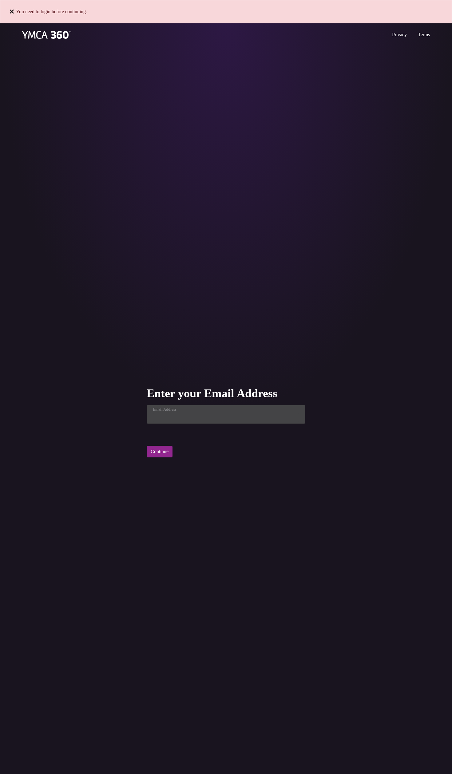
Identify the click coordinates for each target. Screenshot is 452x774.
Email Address (164, 409)
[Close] (12, 12)
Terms (424, 34)
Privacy (399, 34)
